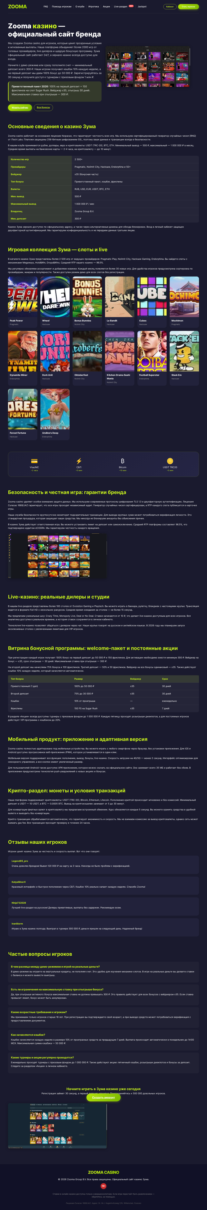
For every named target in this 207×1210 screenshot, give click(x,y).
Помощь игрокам (61, 6)
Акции (106, 6)
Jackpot (142, 6)
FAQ (46, 6)
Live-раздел (123, 6)
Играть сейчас (20, 107)
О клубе (79, 6)
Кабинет (170, 7)
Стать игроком (188, 7)
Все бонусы (43, 107)
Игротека (93, 6)
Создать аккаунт (103, 1097)
